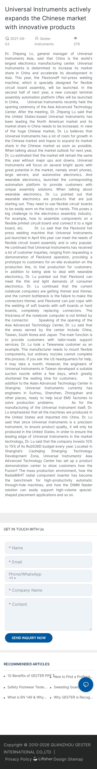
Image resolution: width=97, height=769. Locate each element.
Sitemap (75, 759)
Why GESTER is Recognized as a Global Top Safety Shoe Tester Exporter (73, 697)
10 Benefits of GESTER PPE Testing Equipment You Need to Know (33, 675)
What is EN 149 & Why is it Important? (27, 697)
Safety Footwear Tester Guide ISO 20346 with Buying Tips (27, 687)
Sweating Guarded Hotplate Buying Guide (73, 687)
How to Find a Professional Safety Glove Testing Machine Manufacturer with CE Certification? (73, 676)
